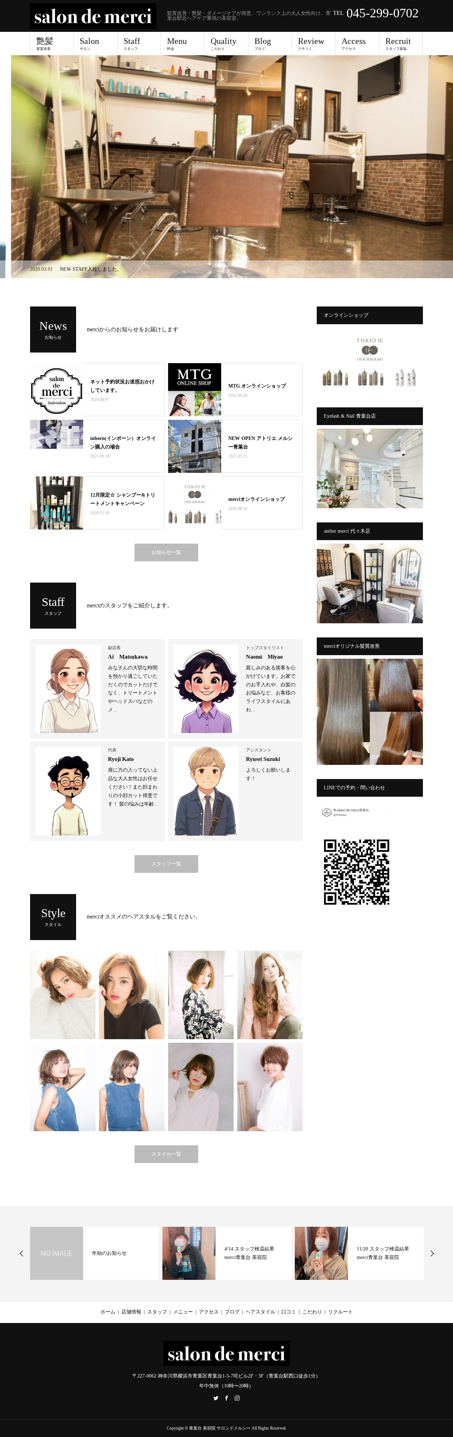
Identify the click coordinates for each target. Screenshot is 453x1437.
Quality (223, 43)
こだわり (312, 1312)
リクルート (340, 1312)
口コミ (288, 1312)
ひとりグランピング (379, 1253)
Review (311, 43)
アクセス (209, 1312)
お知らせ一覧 (166, 552)
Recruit (398, 43)
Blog (262, 43)
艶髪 (44, 43)
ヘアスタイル (260, 1312)
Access (354, 43)
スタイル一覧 (166, 1154)
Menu (177, 43)
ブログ (232, 1312)
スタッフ (157, 1312)
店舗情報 (131, 1312)
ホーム (108, 1312)
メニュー (183, 1312)
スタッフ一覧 (166, 863)
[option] (226, 166)
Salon (89, 43)
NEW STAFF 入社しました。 (92, 269)
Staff (132, 43)
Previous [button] (21, 1253)
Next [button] (432, 1253)
